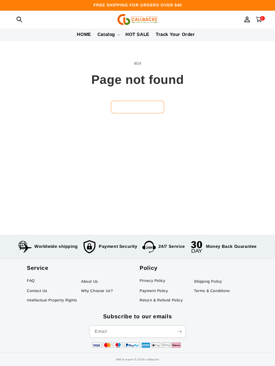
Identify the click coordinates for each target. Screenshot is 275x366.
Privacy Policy (152, 280)
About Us (89, 281)
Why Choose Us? (97, 291)
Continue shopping (137, 107)
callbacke (152, 359)
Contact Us (37, 291)
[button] (19, 19)
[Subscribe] (180, 331)
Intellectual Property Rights (52, 300)
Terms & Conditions (212, 291)
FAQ (31, 280)
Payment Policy (154, 291)
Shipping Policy (208, 281)
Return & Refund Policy (161, 300)
